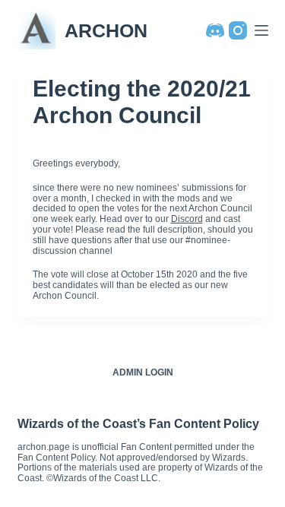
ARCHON (106, 30)
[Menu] (261, 30)
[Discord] (215, 30)
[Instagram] (238, 30)
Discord (187, 219)
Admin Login (142, 372)
